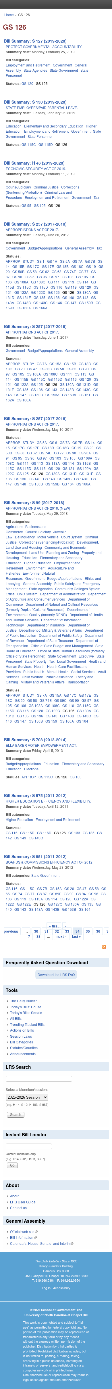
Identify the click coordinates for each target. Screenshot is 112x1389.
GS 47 (32, 368)
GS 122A (21, 292)
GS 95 (26, 205)
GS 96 (42, 276)
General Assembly (79, 247)
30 (36, 931)
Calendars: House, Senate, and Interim (42, 1243)
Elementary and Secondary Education (53, 125)
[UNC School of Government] (54, 4)
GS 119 (71, 287)
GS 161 (84, 394)
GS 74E (70, 271)
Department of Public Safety (60, 635)
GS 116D (44, 832)
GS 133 (74, 832)
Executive (86, 655)
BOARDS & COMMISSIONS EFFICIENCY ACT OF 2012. (49, 862)
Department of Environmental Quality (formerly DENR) (47, 612)
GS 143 (82, 297)
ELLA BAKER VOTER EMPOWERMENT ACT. (41, 745)
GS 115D (45, 144)
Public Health (33, 671)
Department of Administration (62, 593)
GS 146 (56, 302)
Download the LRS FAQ (56, 974)
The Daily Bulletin (24, 1000)
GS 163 (76, 776)
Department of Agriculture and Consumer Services (56, 596)
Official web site (24, 1231)
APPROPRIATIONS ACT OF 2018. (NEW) (38, 508)
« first (54, 926)
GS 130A (84, 292)
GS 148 (20, 483)
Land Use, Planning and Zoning (54, 552)
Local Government (71, 661)
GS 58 (32, 271)
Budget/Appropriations (45, 247)
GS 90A (85, 452)
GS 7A (77, 261)
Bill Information (23, 1237)
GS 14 (90, 442)
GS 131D (83, 384)
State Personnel (40, 136)
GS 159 (51, 721)
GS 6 (53, 442)
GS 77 (83, 271)
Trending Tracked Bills (27, 1024)
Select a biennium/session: (27, 1089)
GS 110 (68, 705)
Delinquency (25, 536)
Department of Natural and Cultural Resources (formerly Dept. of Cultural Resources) (52, 607)
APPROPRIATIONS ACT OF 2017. (32, 229)
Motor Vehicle (48, 536)
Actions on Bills (22, 1030)
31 (47, 931)
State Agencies (35, 70)
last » (76, 936)
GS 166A (40, 307)
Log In (46, 1287)
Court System (71, 536)
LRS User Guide (23, 1201)
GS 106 (20, 705)
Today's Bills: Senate (26, 1012)
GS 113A (53, 463)
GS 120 (27, 83)
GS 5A (65, 261)
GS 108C (38, 281)
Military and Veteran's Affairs (43, 681)
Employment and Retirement (28, 64)
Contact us (18, 1207)
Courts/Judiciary (18, 186)
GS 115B (21, 379)
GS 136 (54, 297)
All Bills (16, 1018)
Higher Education (37, 562)
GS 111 (54, 281)
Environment (35, 567)
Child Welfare (32, 676)
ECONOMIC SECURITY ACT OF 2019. (36, 168)
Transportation (78, 681)
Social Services (83, 671)
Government (62, 64)
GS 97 (54, 276)
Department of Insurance (45, 624)
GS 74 (17, 893)
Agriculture (14, 526)
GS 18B (63, 266)
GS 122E (24, 904)
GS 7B (90, 261)
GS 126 (42, 83)
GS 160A (24, 307)
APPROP (13, 261)
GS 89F (55, 893)
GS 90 (17, 276)
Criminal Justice (46, 186)
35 (88, 931)
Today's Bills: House (25, 1006)
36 (98, 931)
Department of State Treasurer (49, 640)
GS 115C (29, 144)
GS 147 (70, 302)
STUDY (28, 261)
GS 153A (52, 394)
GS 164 (68, 483)
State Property (35, 661)
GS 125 (54, 292)
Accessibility (61, 1287)
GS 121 (68, 468)
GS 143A (36, 909)
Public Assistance (59, 676)
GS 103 (68, 276)
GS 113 (68, 281)
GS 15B (18, 266)
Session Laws (21, 1036)
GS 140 (68, 297)
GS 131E (24, 297)
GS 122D (38, 292)
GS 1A (52, 261)
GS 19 (91, 266)
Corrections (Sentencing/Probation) (46, 542)
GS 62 (44, 271)
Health (39, 666)
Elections (31, 768)
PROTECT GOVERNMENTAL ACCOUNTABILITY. (44, 46)
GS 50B (18, 271)
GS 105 (40, 205)
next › (61, 936)
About (14, 1195)
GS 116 (56, 287)
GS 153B (69, 909)
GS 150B (86, 302)
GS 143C (40, 302)
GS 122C (53, 710)
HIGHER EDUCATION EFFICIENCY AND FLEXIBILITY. (48, 801)
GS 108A (21, 281)
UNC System (27, 593)
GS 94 (81, 893)
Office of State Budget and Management (62, 645)
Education (14, 125)
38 (38, 936)
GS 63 (56, 271)
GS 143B (24, 302)
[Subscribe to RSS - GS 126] (56, 947)
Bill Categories (21, 1041)
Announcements (23, 1053)
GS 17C (33, 266)
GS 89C (60, 700)
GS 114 (82, 281)
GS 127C (55, 904)
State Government (64, 70)
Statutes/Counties (24, 1047)
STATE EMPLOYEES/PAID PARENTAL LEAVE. (42, 107)
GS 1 (41, 261)
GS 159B (52, 483)
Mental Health (58, 671)
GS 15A (55, 363)
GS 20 (20, 368)
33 (67, 931)
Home (9, 14)
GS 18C (77, 266)
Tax (96, 197)
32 (57, 931)
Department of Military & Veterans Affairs (50, 630)
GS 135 (39, 297)
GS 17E (48, 266)
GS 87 (42, 893)
